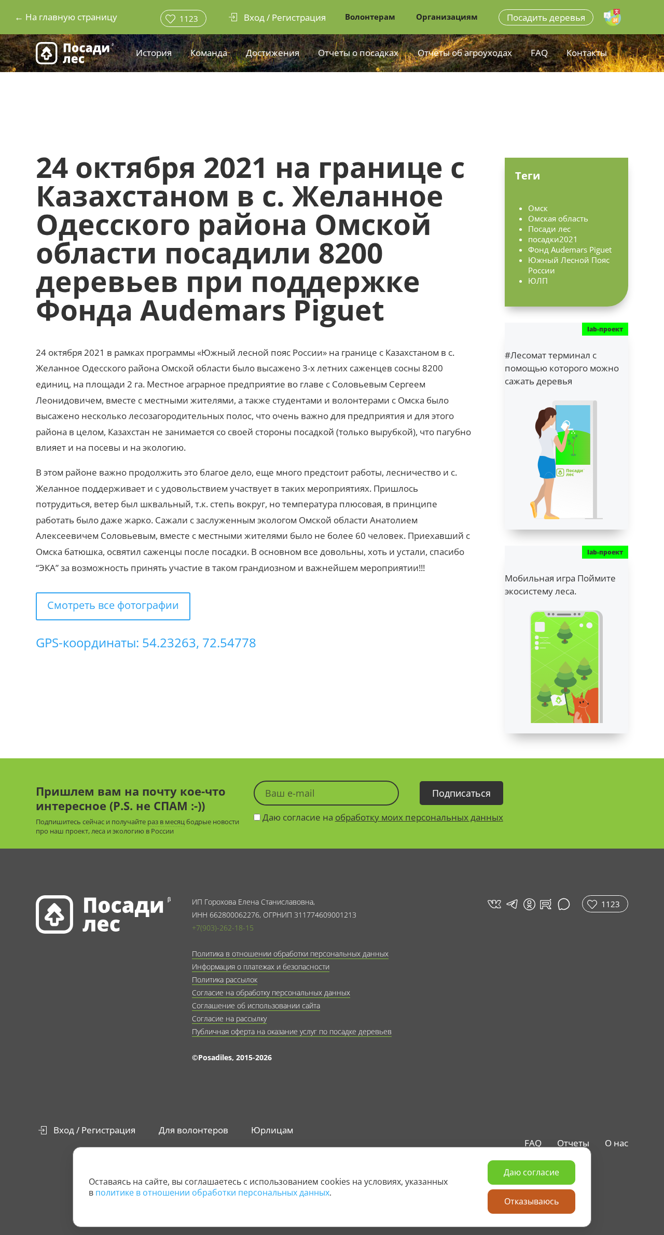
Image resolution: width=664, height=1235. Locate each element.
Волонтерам (370, 16)
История (154, 53)
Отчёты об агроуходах (465, 53)
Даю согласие (531, 1172)
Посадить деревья (546, 17)
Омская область (558, 218)
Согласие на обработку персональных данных (271, 992)
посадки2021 (553, 239)
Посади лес (549, 229)
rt (544, 904)
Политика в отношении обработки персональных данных (290, 954)
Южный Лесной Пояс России (569, 265)
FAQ (539, 53)
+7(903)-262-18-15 (223, 928)
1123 (188, 18)
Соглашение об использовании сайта (256, 1005)
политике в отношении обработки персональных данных (212, 1192)
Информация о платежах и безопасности (260, 967)
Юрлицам (272, 1130)
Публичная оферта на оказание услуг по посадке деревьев (292, 1031)
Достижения (272, 53)
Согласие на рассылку (229, 1018)
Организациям (447, 16)
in (529, 904)
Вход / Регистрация (94, 1130)
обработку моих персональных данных (419, 817)
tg (511, 904)
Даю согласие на (381, 817)
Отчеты (573, 1143)
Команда (208, 53)
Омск (538, 208)
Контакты (586, 53)
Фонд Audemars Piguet (570, 249)
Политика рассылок (224, 979)
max (565, 904)
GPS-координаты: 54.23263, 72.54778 (146, 642)
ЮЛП (538, 280)
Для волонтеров (193, 1130)
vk (493, 904)
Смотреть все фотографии (113, 605)
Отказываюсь (531, 1201)
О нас (616, 1143)
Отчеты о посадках (358, 53)
